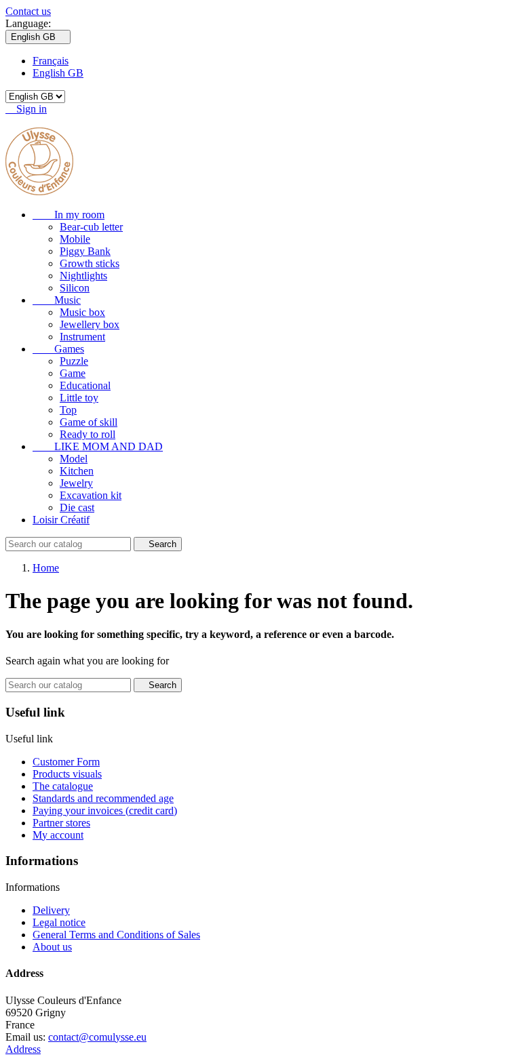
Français (51, 60)
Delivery (51, 910)
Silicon (75, 288)
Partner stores (61, 822)
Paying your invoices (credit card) (105, 810)
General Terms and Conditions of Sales (116, 934)
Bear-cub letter (91, 227)
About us (52, 947)
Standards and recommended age (103, 798)
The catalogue (63, 786)
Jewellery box (89, 324)
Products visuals (67, 774)
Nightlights (83, 275)
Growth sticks (89, 263)
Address (23, 1049)
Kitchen (77, 471)
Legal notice (59, 922)
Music (57, 300)
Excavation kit (90, 495)
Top (68, 410)
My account (58, 835)
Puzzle (74, 361)
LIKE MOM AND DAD (98, 446)
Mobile (75, 239)
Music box (82, 312)
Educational (85, 385)
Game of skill (88, 422)
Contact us (28, 11)
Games (58, 349)
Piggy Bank (85, 251)
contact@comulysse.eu (97, 1037)
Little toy (79, 397)
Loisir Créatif (61, 519)
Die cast (77, 507)
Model (74, 458)
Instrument (82, 336)
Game (72, 373)
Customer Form (66, 761)
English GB (58, 73)
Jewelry (76, 483)
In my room (68, 214)
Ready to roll (87, 434)
